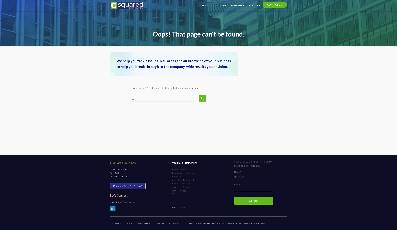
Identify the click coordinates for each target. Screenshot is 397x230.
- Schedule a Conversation (122, 202)
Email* (237, 184)
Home (205, 5)
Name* (237, 172)
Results (254, 5)
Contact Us (274, 4)
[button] (243, 5)
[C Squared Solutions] (127, 5)
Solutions (219, 5)
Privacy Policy (178, 207)
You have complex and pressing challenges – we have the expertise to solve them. (224, 223)
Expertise (237, 5)
